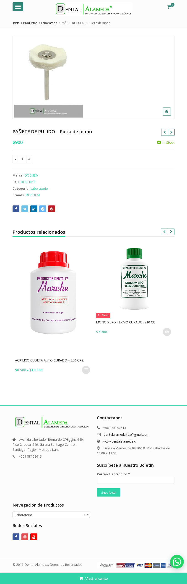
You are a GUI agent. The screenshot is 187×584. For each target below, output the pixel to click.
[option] (93, 78)
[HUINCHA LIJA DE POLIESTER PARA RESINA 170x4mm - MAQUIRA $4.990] (171, 132)
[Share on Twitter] (24, 208)
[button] (170, 115)
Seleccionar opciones (82, 370)
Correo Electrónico (113, 474)
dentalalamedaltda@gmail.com (126, 434)
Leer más (163, 332)
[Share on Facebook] (16, 208)
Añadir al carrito (96, 578)
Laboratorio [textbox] (50, 515)
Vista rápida (52, 360)
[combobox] (51, 515)
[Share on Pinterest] (51, 208)
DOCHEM (31, 175)
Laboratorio (39, 188)
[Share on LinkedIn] (33, 208)
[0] (169, 7)
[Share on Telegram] (42, 208)
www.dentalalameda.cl (119, 441)
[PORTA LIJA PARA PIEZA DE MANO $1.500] (164, 132)
